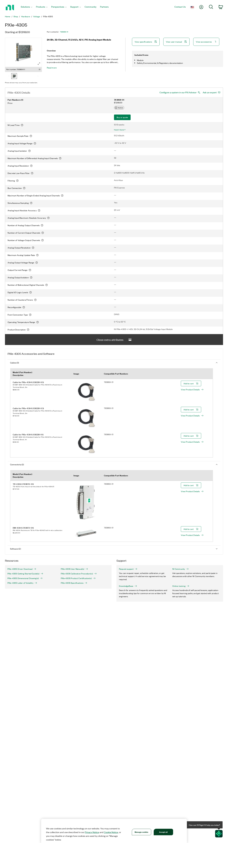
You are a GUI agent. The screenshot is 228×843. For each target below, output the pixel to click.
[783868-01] (14, 76)
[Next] (38, 76)
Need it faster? (119, 129)
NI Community (178, 569)
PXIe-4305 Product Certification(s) (76, 578)
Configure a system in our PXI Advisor (178, 92)
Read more (52, 67)
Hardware (25, 16)
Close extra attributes (109, 339)
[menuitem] (26, 7)
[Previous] (9, 76)
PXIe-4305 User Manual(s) (72, 569)
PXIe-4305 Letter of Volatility (20, 583)
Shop (15, 16)
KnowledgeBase (126, 586)
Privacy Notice (92, 832)
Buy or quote (122, 117)
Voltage (36, 16)
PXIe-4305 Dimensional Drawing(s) (23, 578)
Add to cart (188, 383)
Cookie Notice (111, 832)
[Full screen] (39, 63)
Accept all (163, 831)
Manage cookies (141, 831)
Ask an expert (210, 92)
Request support (126, 569)
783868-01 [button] (64, 32)
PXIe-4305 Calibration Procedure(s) (77, 573)
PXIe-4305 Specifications (72, 583)
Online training (179, 586)
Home (7, 16)
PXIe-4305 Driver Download (19, 569)
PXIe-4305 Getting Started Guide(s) (23, 573)
